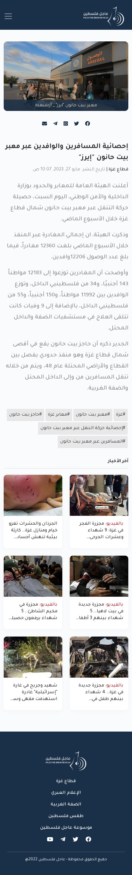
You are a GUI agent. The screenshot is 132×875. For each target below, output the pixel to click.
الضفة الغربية (66, 804)
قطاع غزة (118, 169)
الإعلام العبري (66, 793)
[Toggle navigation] (8, 16)
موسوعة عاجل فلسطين (66, 828)
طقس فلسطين (66, 816)
